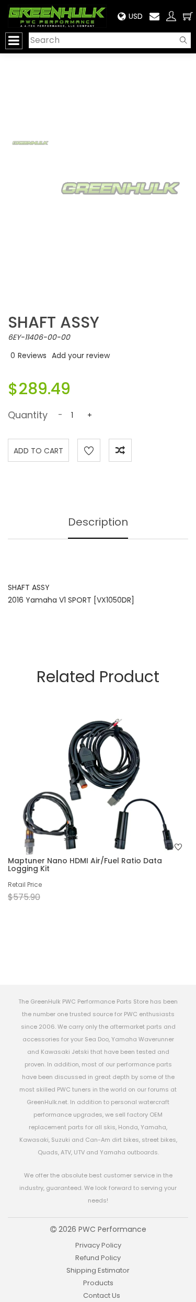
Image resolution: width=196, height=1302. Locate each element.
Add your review (81, 355)
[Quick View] (84, 803)
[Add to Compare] (120, 450)
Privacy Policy (98, 1245)
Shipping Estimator (98, 1270)
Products (98, 1283)
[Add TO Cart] (112, 803)
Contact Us (101, 1295)
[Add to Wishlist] (88, 450)
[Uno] (57, 16)
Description (98, 522)
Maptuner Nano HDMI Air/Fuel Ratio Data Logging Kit (85, 864)
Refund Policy (98, 1258)
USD (136, 16)
